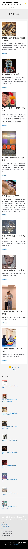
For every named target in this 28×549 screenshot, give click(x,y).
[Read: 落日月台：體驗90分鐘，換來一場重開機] (9, 143)
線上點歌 (3, 528)
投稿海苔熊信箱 (5, 526)
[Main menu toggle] (25, 3)
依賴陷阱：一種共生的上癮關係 (9, 440)
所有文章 (6, 8)
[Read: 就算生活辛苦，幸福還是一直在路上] (9, 99)
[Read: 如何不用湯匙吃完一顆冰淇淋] (9, 261)
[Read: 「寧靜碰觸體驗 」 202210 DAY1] (9, 337)
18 (18, 367)
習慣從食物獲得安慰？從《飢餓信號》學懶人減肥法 (9, 400)
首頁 (2, 8)
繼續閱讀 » (4, 53)
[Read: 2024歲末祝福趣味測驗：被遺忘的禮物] (9, 29)
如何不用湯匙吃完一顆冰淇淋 (13, 270)
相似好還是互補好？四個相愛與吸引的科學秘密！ (9, 413)
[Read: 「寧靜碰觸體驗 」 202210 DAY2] (9, 297)
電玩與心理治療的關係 (10, 74)
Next (15, 369)
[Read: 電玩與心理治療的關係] (9, 65)
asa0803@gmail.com (18, 544)
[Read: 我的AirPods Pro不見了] (9, 187)
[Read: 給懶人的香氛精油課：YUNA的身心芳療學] (9, 227)
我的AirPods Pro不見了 (11, 196)
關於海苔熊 (4, 524)
